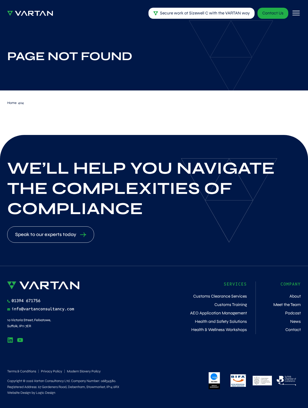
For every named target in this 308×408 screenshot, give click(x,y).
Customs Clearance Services (220, 296)
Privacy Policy (51, 371)
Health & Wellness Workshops (219, 329)
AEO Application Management (218, 313)
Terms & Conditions (21, 371)
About (295, 296)
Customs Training (230, 304)
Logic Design (45, 393)
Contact (293, 329)
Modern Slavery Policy (84, 371)
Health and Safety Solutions (221, 321)
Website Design (19, 393)
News (295, 321)
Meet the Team (287, 304)
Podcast (293, 313)
